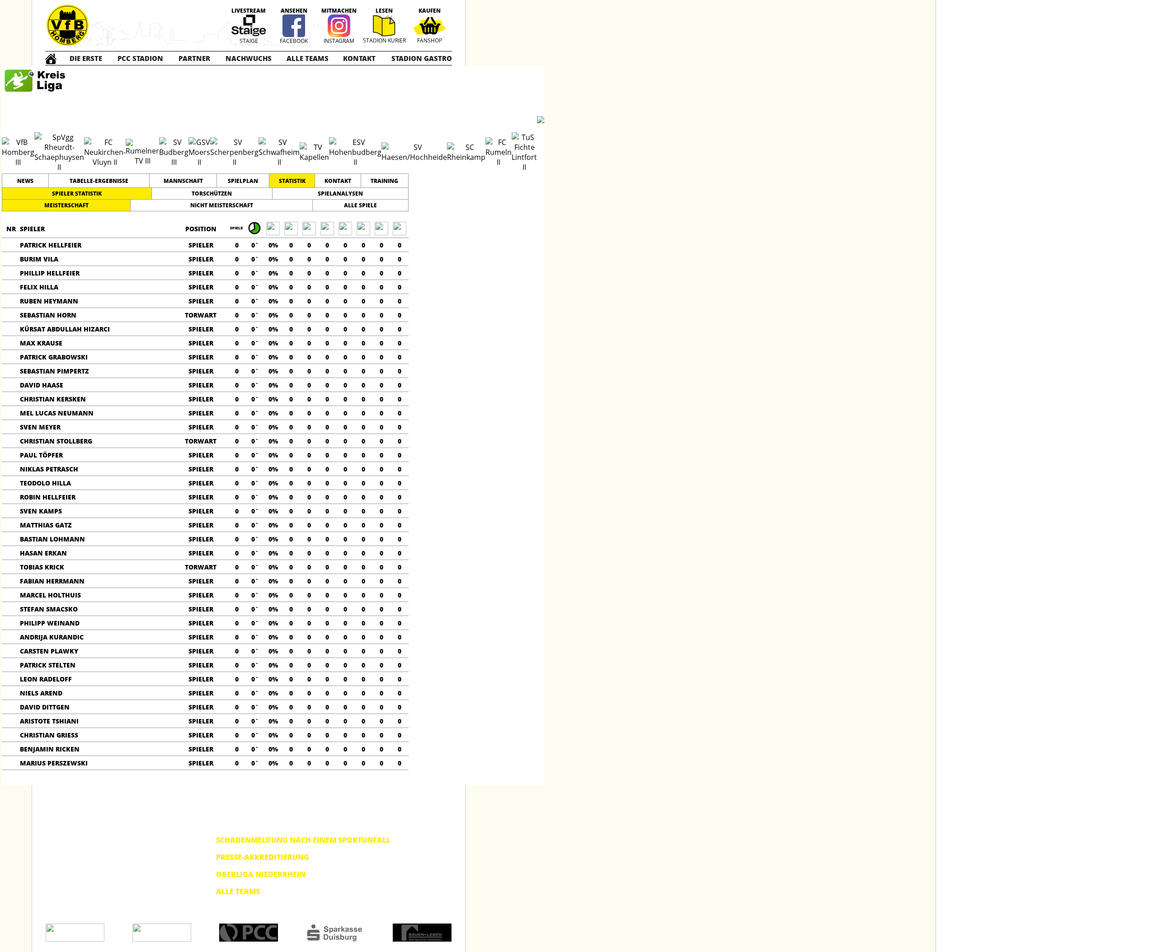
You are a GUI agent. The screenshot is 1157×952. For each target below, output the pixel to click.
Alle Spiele (360, 205)
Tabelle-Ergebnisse (99, 181)
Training (384, 181)
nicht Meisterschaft (221, 205)
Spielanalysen (340, 193)
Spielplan (243, 181)
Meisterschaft (66, 205)
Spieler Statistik (77, 193)
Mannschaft (183, 181)
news (25, 181)
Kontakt (338, 181)
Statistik (292, 181)
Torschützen (212, 193)
